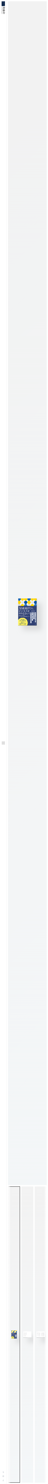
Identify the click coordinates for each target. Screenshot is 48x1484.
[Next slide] (45, 1334)
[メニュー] (3, 743)
